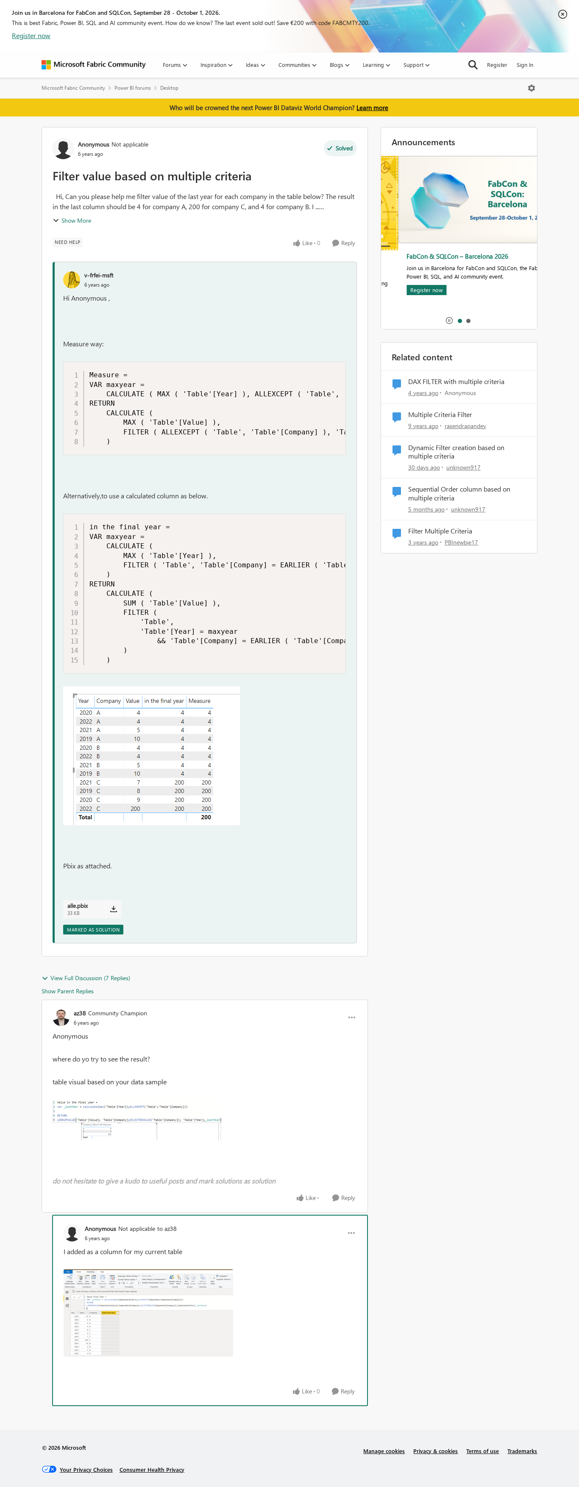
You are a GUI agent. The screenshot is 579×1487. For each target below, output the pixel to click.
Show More (76, 220)
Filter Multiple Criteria (440, 531)
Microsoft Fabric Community (73, 88)
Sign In (525, 64)
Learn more (372, 107)
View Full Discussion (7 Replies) (90, 978)
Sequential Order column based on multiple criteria (459, 493)
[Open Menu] (531, 88)
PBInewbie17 (461, 542)
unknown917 (463, 467)
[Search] (473, 65)
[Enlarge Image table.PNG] (148, 1313)
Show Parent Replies (68, 991)
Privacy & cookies (435, 1450)
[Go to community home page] (94, 64)
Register (497, 64)
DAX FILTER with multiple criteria (456, 381)
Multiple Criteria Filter (440, 414)
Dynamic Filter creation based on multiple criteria (456, 452)
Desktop (169, 88)
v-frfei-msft (99, 275)
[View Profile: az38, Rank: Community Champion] (61, 1017)
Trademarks (522, 1450)
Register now (31, 35)
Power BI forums (132, 88)
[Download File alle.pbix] (113, 909)
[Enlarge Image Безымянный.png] (137, 1120)
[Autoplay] (449, 320)
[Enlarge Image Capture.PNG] (151, 755)
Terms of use (482, 1450)
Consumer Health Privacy (152, 1469)
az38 (80, 1013)
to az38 (167, 1228)
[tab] (459, 320)
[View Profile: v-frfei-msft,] (71, 279)
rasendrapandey (465, 426)
